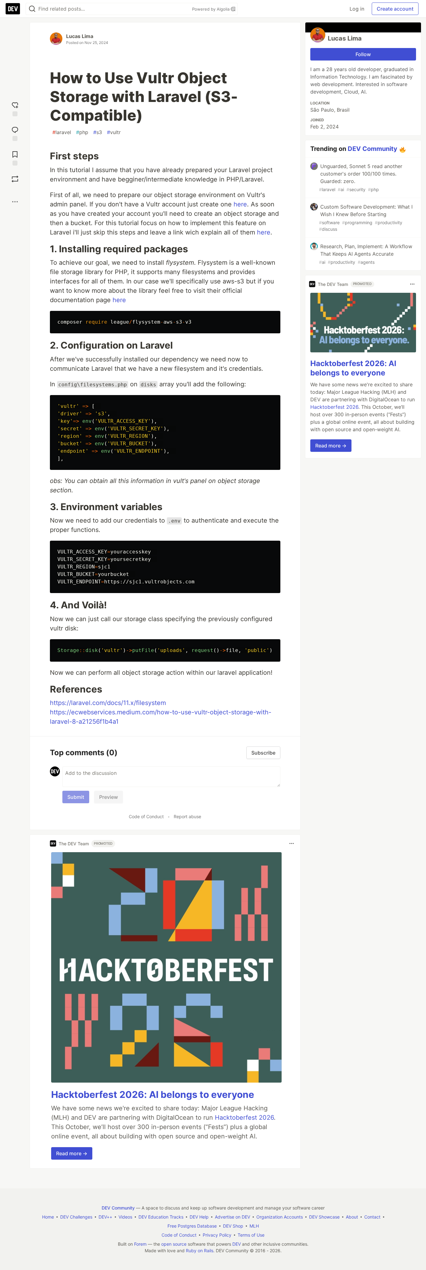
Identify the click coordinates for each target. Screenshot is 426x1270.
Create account (395, 9)
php (82, 132)
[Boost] (15, 179)
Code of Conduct (146, 816)
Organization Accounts (279, 1216)
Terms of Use (251, 1235)
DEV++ (105, 1216)
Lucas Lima (79, 36)
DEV (236, 1244)
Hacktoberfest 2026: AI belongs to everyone (152, 1094)
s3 (97, 132)
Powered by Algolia (211, 9)
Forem (140, 1244)
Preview (108, 797)
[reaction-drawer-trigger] (15, 108)
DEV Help (199, 1216)
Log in (357, 9)
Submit (75, 797)
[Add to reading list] (15, 157)
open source (173, 1244)
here (240, 204)
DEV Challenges (76, 1216)
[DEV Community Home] (13, 8)
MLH (254, 1226)
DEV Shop (233, 1226)
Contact (372, 1216)
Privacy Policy (217, 1235)
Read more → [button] (71, 1153)
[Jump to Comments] (15, 133)
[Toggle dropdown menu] (292, 843)
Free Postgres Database (192, 1226)
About (352, 1216)
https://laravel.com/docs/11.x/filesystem (108, 703)
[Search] (32, 9)
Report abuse (187, 816)
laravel (61, 132)
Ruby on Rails (199, 1250)
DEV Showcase (324, 1216)
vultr (114, 132)
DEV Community (372, 148)
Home (48, 1216)
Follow (363, 54)
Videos (125, 1216)
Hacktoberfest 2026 (244, 1117)
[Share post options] (15, 202)
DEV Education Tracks (160, 1216)
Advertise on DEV (232, 1216)
